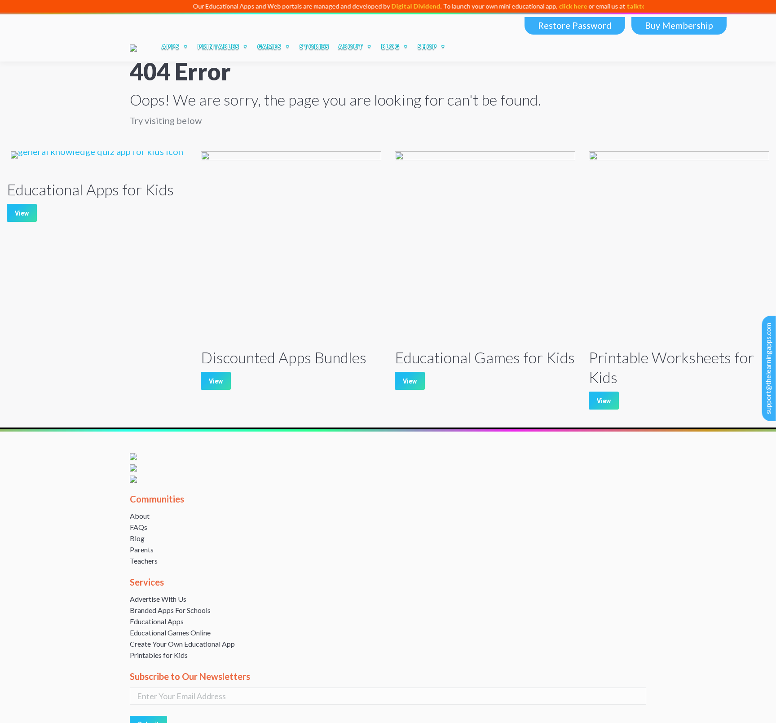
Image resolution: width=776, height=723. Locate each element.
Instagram (615, 47)
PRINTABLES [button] (218, 46)
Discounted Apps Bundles (283, 357)
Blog (137, 538)
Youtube (596, 47)
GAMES (269, 46)
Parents (142, 549)
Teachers (144, 560)
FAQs (138, 527)
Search (539, 47)
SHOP (427, 46)
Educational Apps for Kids (90, 189)
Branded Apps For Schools (170, 610)
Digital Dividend (392, 6)
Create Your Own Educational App (182, 643)
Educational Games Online (170, 632)
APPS (171, 46)
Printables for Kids (159, 655)
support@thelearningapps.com (768, 368)
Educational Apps (157, 621)
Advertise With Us (158, 599)
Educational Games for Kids (485, 357)
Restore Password (575, 25)
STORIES (314, 46)
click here (550, 6)
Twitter (578, 47)
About (140, 515)
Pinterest (634, 47)
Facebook (559, 47)
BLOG (390, 46)
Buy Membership (679, 25)
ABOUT (350, 46)
